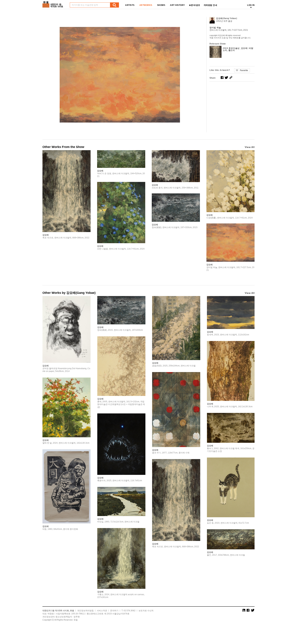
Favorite (244, 70)
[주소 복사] (230, 77)
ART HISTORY (177, 5)
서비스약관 (102, 610)
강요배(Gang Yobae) (226, 18)
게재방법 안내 (210, 5)
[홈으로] (53, 3)
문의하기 (114, 610)
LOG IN (251, 5)
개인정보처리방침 (85, 610)
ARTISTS (130, 5)
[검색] (114, 5)
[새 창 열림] (222, 77)
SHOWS (161, 5)
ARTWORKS (145, 5)
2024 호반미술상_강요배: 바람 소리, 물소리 (238, 49)
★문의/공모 (194, 5)
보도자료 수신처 (146, 610)
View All (250, 147)
